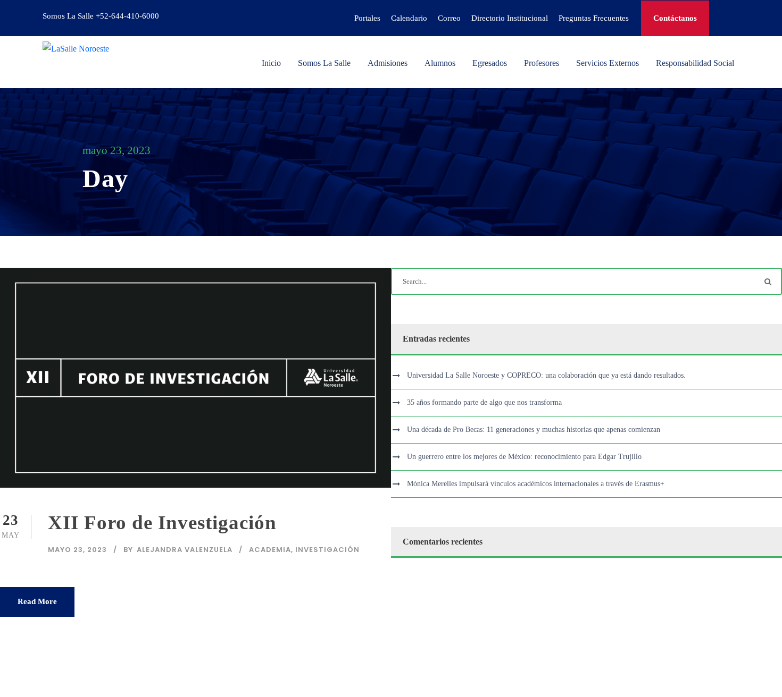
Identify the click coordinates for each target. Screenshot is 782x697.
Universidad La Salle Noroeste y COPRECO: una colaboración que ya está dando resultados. (546, 375)
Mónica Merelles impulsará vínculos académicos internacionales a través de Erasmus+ (535, 484)
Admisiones (387, 62)
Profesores (541, 62)
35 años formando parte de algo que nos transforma (484, 402)
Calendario (409, 18)
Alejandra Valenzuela (184, 550)
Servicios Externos (607, 62)
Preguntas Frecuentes (594, 18)
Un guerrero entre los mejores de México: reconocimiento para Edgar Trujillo (524, 457)
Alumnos (440, 62)
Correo (449, 18)
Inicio (271, 62)
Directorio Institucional (509, 18)
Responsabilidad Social (695, 62)
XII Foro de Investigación (162, 522)
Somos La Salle (324, 62)
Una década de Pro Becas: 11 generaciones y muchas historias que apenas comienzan (533, 430)
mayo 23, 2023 (77, 550)
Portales (367, 18)
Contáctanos (675, 18)
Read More (37, 601)
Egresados (489, 62)
